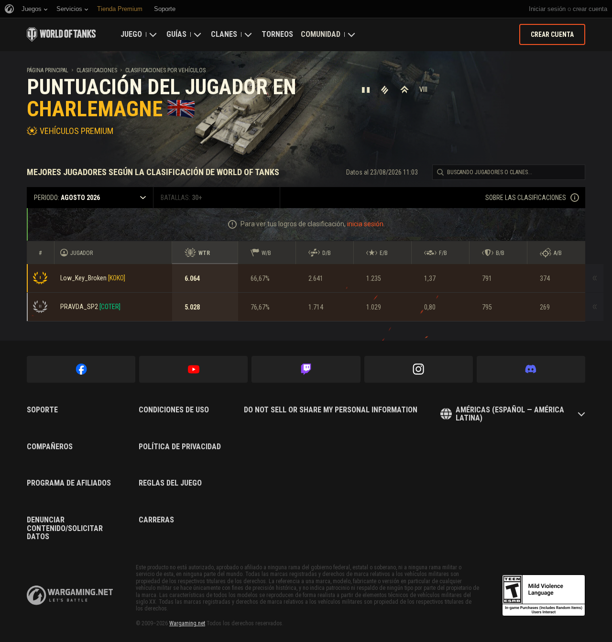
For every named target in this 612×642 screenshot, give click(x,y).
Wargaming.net (187, 623)
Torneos (277, 34)
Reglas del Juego (170, 483)
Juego (131, 34)
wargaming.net (70, 595)
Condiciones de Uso (174, 410)
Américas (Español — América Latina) (510, 414)
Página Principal (47, 70)
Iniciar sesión (547, 8)
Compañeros (50, 447)
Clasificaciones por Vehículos (165, 70)
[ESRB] (543, 596)
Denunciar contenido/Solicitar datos (65, 528)
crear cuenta (590, 8)
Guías (176, 34)
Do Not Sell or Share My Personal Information (330, 410)
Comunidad (320, 34)
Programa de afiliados (69, 483)
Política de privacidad (180, 447)
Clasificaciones (96, 70)
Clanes (224, 34)
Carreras (156, 520)
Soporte (42, 410)
